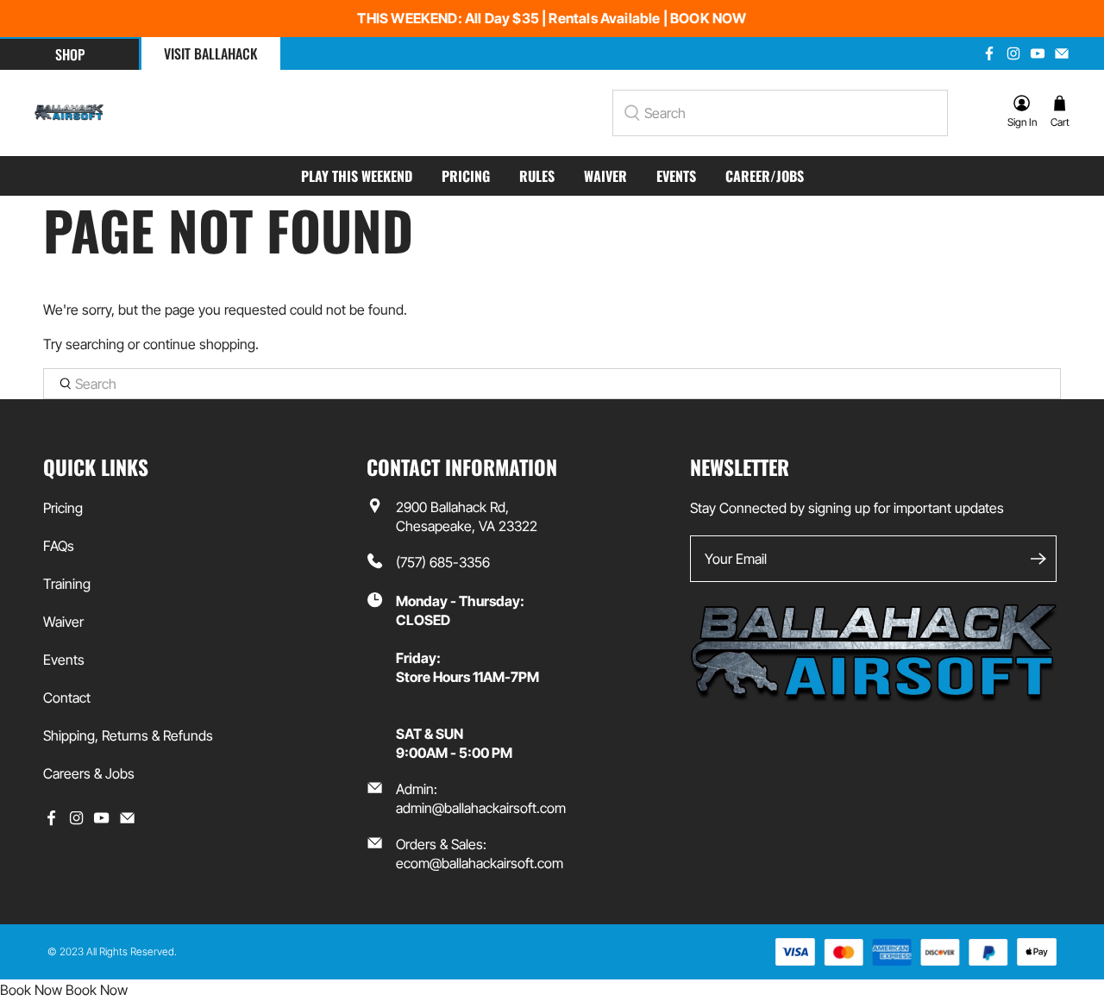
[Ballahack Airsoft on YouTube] (1037, 53)
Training (67, 583)
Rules (537, 176)
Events (676, 176)
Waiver (605, 176)
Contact (67, 697)
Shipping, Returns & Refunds (128, 735)
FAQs (58, 545)
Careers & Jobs (89, 773)
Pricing (466, 176)
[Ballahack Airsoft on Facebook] (989, 53)
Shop (70, 54)
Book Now (31, 989)
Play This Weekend (356, 176)
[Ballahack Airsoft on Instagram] (1013, 53)
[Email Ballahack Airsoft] (1062, 53)
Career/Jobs (764, 176)
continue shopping (199, 344)
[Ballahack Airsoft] (69, 113)
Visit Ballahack (211, 53)
